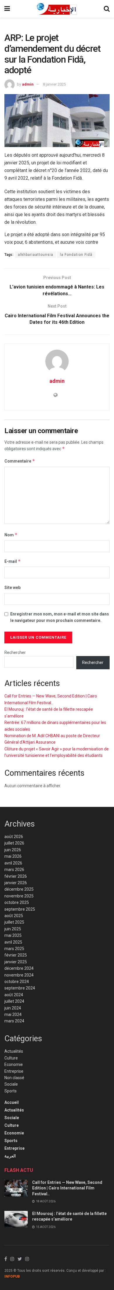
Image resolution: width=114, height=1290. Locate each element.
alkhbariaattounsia (35, 255)
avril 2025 (13, 942)
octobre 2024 (16, 981)
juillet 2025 (14, 922)
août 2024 (13, 994)
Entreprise (13, 1071)
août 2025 (13, 915)
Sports (10, 1091)
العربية (10, 1156)
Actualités (13, 1051)
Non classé (14, 1077)
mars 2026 (14, 869)
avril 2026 (13, 863)
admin (28, 84)
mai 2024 (13, 1014)
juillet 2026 (14, 843)
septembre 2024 (19, 988)
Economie (13, 1064)
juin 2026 (12, 849)
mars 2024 (14, 1021)
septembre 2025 (19, 909)
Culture (11, 1058)
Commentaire (19, 461)
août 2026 (13, 836)
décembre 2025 (19, 889)
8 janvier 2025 (54, 84)
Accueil (11, 1102)
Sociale (11, 1084)
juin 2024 (12, 1008)
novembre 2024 (19, 975)
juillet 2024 (14, 1001)
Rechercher (15, 652)
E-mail (12, 561)
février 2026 (15, 876)
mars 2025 (14, 948)
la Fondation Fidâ (76, 255)
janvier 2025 (15, 961)
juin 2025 (12, 929)
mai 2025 (13, 935)
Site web (12, 587)
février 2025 (15, 955)
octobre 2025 (16, 902)
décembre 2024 (19, 968)
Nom (11, 535)
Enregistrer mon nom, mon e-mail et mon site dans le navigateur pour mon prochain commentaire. (59, 617)
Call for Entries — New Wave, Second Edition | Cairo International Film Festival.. (67, 1188)
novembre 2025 (19, 896)
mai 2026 (13, 856)
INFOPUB (12, 1276)
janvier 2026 (15, 882)
